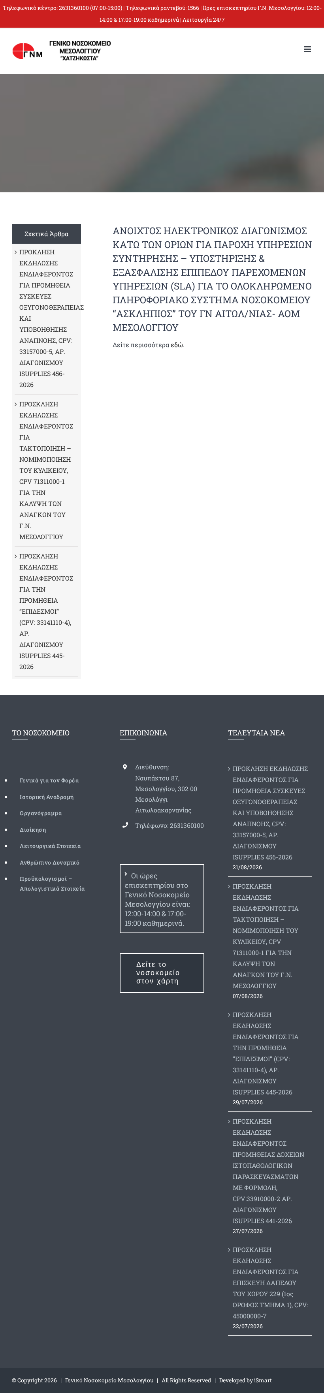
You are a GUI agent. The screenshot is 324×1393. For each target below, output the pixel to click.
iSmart (263, 1380)
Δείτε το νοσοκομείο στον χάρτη (158, 972)
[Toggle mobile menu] (308, 49)
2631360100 (74, 7)
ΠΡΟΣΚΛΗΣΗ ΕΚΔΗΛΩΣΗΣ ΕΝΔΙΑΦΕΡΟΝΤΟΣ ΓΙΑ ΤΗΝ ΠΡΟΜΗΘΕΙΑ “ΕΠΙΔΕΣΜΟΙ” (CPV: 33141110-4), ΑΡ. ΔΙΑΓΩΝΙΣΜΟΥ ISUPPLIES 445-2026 (46, 611)
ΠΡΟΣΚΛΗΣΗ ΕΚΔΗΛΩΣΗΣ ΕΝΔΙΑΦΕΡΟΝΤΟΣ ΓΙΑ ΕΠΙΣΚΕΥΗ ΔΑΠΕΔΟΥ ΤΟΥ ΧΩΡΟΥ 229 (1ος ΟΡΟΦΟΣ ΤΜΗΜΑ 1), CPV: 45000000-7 (270, 1282)
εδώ (177, 344)
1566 (193, 7)
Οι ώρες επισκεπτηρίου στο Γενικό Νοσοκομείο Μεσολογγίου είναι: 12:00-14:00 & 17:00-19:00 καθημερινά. (157, 899)
